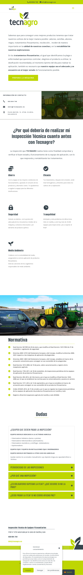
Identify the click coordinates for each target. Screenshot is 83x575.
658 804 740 (12, 101)
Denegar (40, 570)
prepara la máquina (23, 78)
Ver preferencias (53, 570)
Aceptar (28, 570)
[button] (59, 548)
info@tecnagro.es (16, 107)
